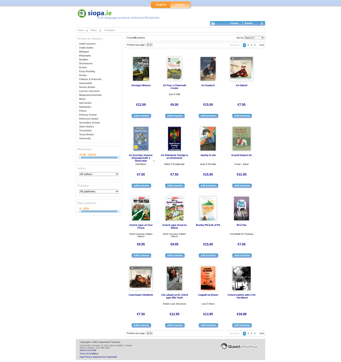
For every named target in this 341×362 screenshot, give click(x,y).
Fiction (83, 75)
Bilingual (84, 51)
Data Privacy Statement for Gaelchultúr (98, 357)
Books (94, 30)
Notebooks (85, 107)
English (161, 4)
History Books (87, 87)
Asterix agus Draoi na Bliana (174, 226)
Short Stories (86, 126)
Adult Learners (87, 43)
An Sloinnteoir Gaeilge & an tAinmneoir (174, 156)
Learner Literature (89, 91)
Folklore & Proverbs (90, 79)
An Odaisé (241, 85)
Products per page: (136, 45)
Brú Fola (241, 225)
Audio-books (86, 47)
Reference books (88, 118)
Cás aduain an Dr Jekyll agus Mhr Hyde (174, 296)
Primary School (87, 114)
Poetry (83, 110)
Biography (85, 55)
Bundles (83, 59)
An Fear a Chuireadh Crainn (174, 87)
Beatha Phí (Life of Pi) (208, 225)
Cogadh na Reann (208, 295)
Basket (249, 23)
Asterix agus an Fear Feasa (141, 226)
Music (82, 99)
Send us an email (88, 350)
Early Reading (87, 71)
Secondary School (89, 122)
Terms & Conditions (89, 353)
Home (81, 30)
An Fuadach (208, 85)
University (85, 138)
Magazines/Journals (90, 95)
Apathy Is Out (208, 155)
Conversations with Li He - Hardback (242, 296)
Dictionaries (86, 63)
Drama (83, 67)
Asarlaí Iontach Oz (241, 155)
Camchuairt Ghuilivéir (141, 295)
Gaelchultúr (85, 83)
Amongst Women (141, 85)
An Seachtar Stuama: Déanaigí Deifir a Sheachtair (141, 158)
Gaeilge (180, 4)
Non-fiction (85, 103)
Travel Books (86, 134)
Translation (109, 30)
